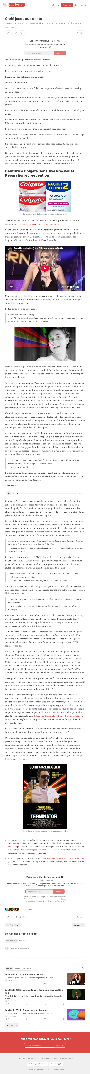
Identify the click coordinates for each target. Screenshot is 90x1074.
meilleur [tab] (9, 968)
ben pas (31, 224)
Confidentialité (46, 1058)
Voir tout (10, 1025)
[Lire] (8, 493)
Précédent (14, 925)
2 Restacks (30, 909)
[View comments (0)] (16, 32)
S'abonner (67, 5)
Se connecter (80, 5)
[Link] (2, 173)
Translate (10, 14)
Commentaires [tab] (11, 941)
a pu (46, 224)
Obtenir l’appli (55, 1064)
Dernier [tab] (17, 968)
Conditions (57, 1058)
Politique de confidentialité (55, 901)
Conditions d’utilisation (56, 897)
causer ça (54, 224)
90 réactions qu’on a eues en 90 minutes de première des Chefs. (29, 978)
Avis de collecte (67, 1058)
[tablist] (16, 941)
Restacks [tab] (22, 941)
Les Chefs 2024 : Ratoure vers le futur (24, 974)
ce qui (39, 224)
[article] (45, 979)
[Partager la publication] (58, 5)
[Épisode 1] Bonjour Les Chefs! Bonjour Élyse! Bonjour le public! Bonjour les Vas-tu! (33, 997)
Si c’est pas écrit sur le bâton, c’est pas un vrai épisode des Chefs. (29, 1013)
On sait (22, 224)
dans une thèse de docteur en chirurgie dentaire (63, 858)
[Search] (53, 5)
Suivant (77, 925)
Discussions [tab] (26, 968)
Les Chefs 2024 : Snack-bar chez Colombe (26, 1010)
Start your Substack (38, 1064)
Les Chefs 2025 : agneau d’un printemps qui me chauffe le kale (34, 991)
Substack (29, 1069)
